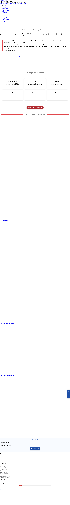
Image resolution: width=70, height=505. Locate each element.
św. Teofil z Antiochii (3, 466)
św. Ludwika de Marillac (4, 477)
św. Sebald (3, 168)
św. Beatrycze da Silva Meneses (8, 323)
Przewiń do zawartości (4, 0)
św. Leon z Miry (4, 220)
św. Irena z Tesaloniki (3, 472)
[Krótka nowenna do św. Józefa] (36, 461)
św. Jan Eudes (2, 470)
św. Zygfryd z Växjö (3, 469)
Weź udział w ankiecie (35, 448)
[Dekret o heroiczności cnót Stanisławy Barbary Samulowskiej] (20, 461)
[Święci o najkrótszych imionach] (12, 461)
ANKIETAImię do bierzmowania (69, 394)
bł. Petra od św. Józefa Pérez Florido (9, 375)
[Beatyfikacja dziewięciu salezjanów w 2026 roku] (44, 461)
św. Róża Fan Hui (5, 427)
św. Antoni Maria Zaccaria (4, 467)
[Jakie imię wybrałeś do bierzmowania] (28, 461)
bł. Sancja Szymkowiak (4, 473)
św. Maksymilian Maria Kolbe (5, 465)
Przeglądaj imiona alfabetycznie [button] (35, 107)
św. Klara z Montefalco (6, 272)
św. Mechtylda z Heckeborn (5, 476)
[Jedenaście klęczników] (4, 461)
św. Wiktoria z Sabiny (4, 474)
